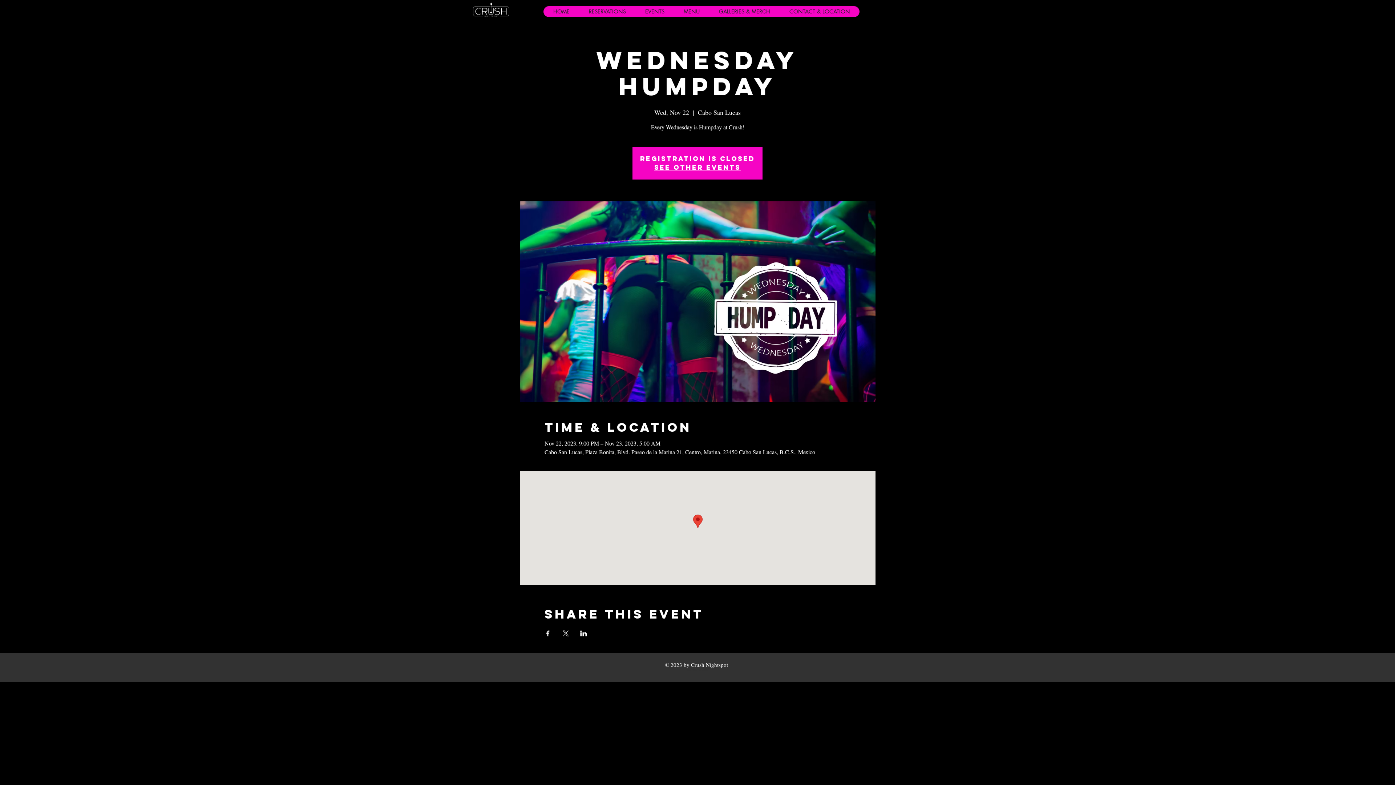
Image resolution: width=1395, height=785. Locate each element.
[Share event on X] (565, 633)
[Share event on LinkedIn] (583, 633)
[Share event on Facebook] (548, 633)
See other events (697, 167)
